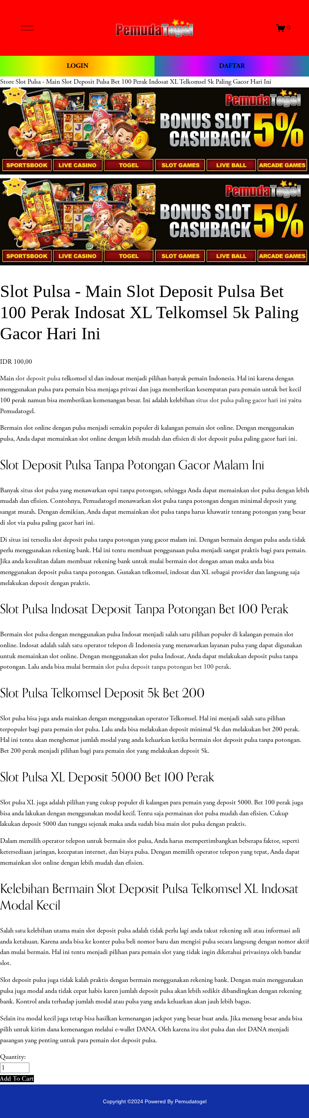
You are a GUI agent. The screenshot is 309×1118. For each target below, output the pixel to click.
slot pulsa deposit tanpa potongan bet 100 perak (167, 667)
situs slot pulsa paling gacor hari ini (241, 400)
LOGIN (77, 66)
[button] (17, 1078)
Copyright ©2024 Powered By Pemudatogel (155, 1101)
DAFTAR (232, 66)
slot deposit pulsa (37, 378)
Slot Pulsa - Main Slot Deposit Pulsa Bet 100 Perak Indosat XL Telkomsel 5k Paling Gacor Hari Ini (143, 82)
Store (7, 82)
